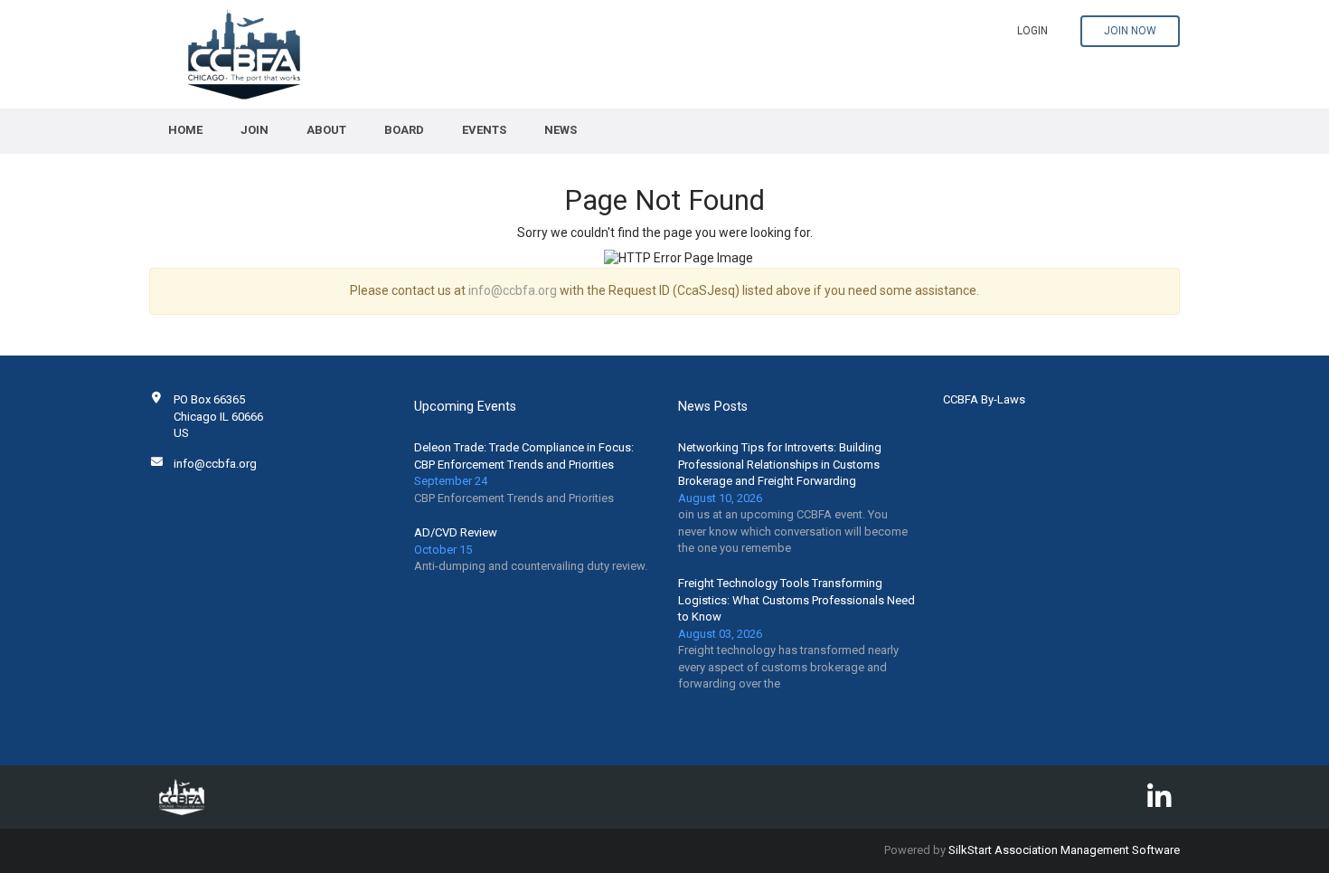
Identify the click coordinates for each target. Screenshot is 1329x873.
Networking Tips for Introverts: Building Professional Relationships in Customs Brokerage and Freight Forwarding (779, 464)
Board (404, 130)
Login (1032, 30)
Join (254, 130)
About (326, 130)
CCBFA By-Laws (984, 399)
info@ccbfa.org (512, 290)
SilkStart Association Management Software (1064, 850)
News (560, 130)
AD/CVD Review (455, 532)
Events (484, 130)
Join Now (1130, 30)
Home (185, 130)
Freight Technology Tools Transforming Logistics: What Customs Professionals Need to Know (796, 599)
